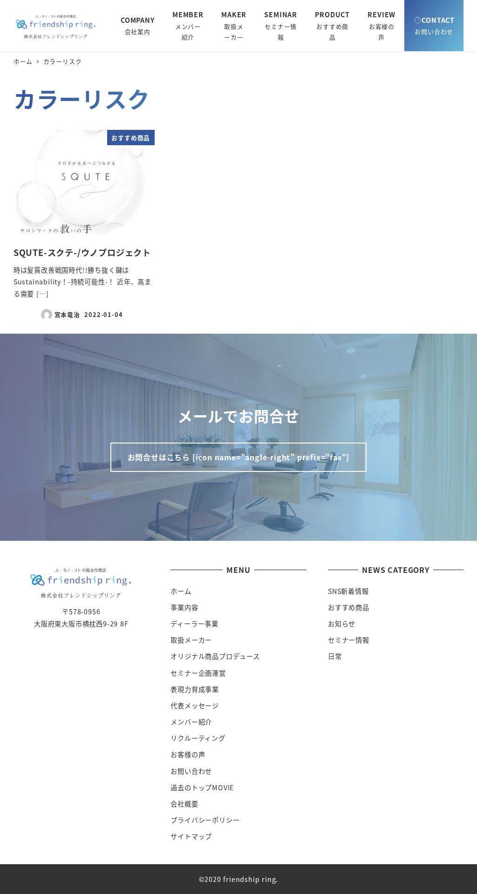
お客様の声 (187, 754)
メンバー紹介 (191, 721)
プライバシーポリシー (204, 820)
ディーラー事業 (194, 623)
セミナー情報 (348, 640)
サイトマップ (191, 836)
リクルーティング (197, 738)
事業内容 (184, 607)
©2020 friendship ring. (239, 879)
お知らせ (341, 623)
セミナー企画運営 (197, 673)
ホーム (180, 591)
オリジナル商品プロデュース (214, 656)
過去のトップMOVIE (202, 787)
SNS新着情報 (348, 591)
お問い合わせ (191, 771)
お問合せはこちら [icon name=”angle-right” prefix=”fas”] (239, 457)
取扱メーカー (191, 640)
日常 (335, 656)
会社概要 (184, 803)
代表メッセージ (194, 705)
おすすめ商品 (348, 607)
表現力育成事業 (194, 689)
